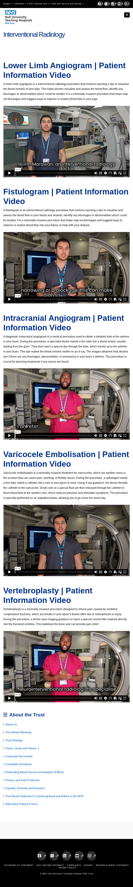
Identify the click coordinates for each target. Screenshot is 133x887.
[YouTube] (120, 4)
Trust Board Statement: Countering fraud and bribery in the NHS (45, 796)
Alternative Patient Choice (22, 804)
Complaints (74, 865)
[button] (127, 14)
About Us (11, 724)
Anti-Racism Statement (50, 865)
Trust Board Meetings (19, 732)
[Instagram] (127, 4)
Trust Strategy (14, 740)
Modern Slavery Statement (112, 865)
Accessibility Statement (19, 865)
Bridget (6, 4)
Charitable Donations (19, 764)
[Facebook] (100, 4)
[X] (107, 4)
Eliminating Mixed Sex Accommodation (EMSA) (35, 772)
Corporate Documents (19, 756)
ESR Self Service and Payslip (66, 4)
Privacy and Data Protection (23, 780)
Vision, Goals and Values (21, 748)
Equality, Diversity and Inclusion (25, 788)
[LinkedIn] (114, 4)
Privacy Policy (68, 868)
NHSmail (19, 4)
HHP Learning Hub (38, 4)
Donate (88, 865)
